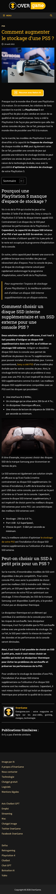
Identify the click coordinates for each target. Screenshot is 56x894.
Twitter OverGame (11, 828)
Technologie (8, 776)
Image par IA (8, 761)
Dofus (5, 845)
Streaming (7, 813)
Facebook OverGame (12, 833)
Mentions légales (10, 791)
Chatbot (6, 860)
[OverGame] (8, 711)
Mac (4, 818)
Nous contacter (9, 771)
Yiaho (4, 875)
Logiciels (6, 786)
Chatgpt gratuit (10, 781)
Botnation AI (8, 870)
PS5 (3, 26)
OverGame (21, 707)
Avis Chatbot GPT (11, 803)
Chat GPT (6, 865)
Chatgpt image (9, 823)
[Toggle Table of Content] (20, 181)
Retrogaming (8, 850)
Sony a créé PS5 (25, 364)
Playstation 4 (8, 855)
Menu (9, 15)
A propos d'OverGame (13, 766)
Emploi (5, 808)
